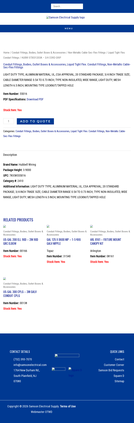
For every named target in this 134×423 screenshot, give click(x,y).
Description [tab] (10, 154)
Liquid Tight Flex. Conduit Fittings (86, 64)
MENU (69, 28)
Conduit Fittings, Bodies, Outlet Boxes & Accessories (39, 52)
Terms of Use (68, 406)
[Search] (81, 6)
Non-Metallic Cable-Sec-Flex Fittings (87, 52)
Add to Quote (35, 121)
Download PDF (35, 99)
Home (6, 52)
